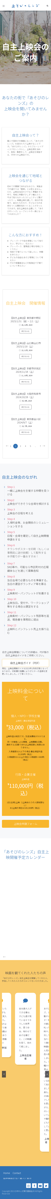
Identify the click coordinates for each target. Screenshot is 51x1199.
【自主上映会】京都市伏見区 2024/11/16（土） (25, 370)
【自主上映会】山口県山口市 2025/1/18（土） (25, 344)
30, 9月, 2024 (27, 400)
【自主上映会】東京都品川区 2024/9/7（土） (25, 420)
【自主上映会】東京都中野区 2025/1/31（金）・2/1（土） (25, 319)
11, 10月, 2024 (26, 375)
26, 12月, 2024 (26, 325)
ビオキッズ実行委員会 (23, 1191)
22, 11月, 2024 (26, 350)
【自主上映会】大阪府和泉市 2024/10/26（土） (25, 395)
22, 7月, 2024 (27, 426)
